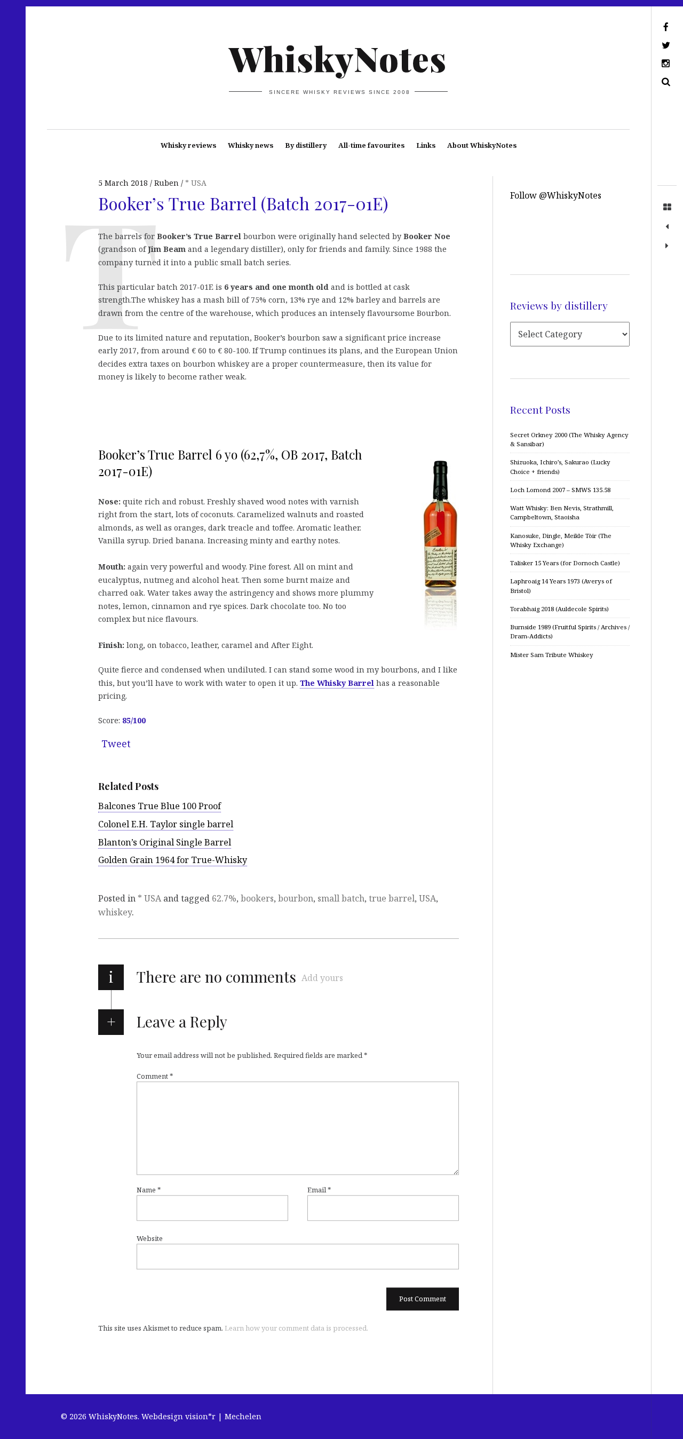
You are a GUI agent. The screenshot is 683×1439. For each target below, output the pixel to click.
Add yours (322, 978)
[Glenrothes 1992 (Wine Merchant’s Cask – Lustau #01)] (667, 246)
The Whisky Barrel (337, 683)
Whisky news (250, 145)
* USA (196, 183)
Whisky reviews (188, 145)
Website (150, 1238)
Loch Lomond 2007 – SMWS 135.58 (560, 490)
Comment (155, 1076)
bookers (257, 898)
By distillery (306, 145)
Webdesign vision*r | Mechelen (201, 1416)
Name (149, 1190)
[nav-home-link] (667, 207)
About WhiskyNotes (482, 145)
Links (425, 145)
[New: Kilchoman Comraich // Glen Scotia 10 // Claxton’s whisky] (667, 226)
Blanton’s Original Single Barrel (164, 842)
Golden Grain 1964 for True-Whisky (172, 860)
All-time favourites (371, 145)
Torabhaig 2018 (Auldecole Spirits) (559, 609)
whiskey (115, 912)
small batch (340, 898)
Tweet (116, 743)
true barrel (392, 898)
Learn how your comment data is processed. (296, 1328)
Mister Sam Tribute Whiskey (551, 655)
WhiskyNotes (338, 58)
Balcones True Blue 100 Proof (159, 806)
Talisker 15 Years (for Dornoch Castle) (565, 563)
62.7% (224, 898)
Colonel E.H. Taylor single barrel (165, 824)
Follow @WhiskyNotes (555, 195)
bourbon (295, 898)
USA (427, 898)
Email (319, 1190)
